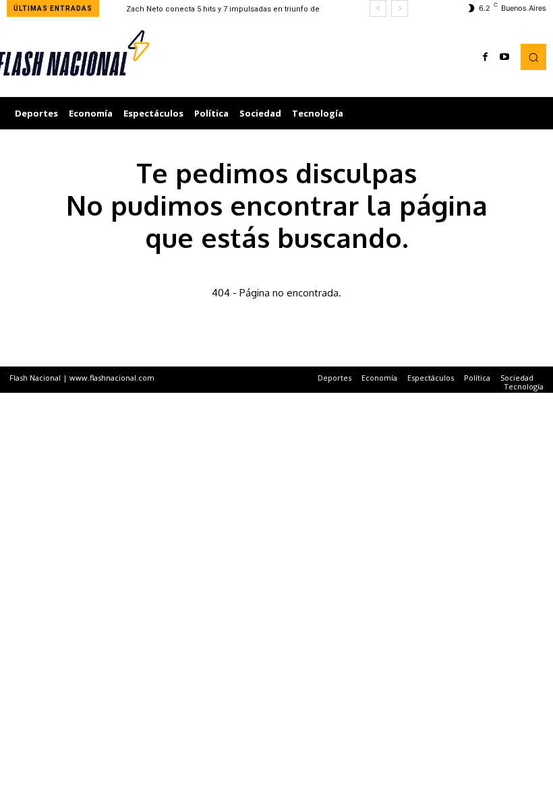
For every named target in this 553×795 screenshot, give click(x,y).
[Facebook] (485, 57)
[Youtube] (504, 57)
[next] (399, 8)
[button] (533, 56)
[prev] (378, 8)
